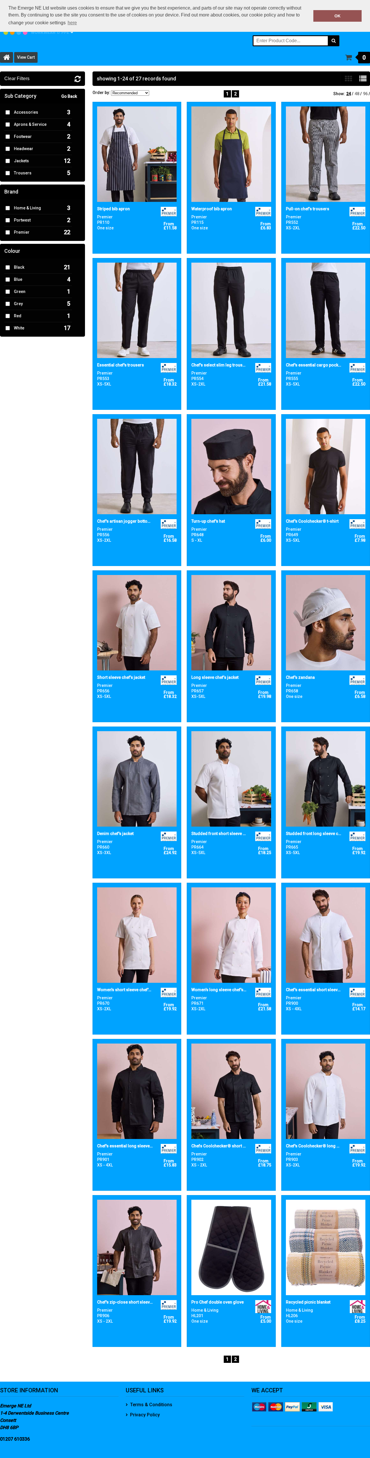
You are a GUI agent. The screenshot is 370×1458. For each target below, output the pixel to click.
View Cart (26, 57)
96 (365, 93)
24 (348, 93)
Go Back (69, 96)
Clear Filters (16, 78)
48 (357, 93)
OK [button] (337, 16)
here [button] (72, 22)
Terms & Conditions (151, 1404)
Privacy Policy (145, 1415)
